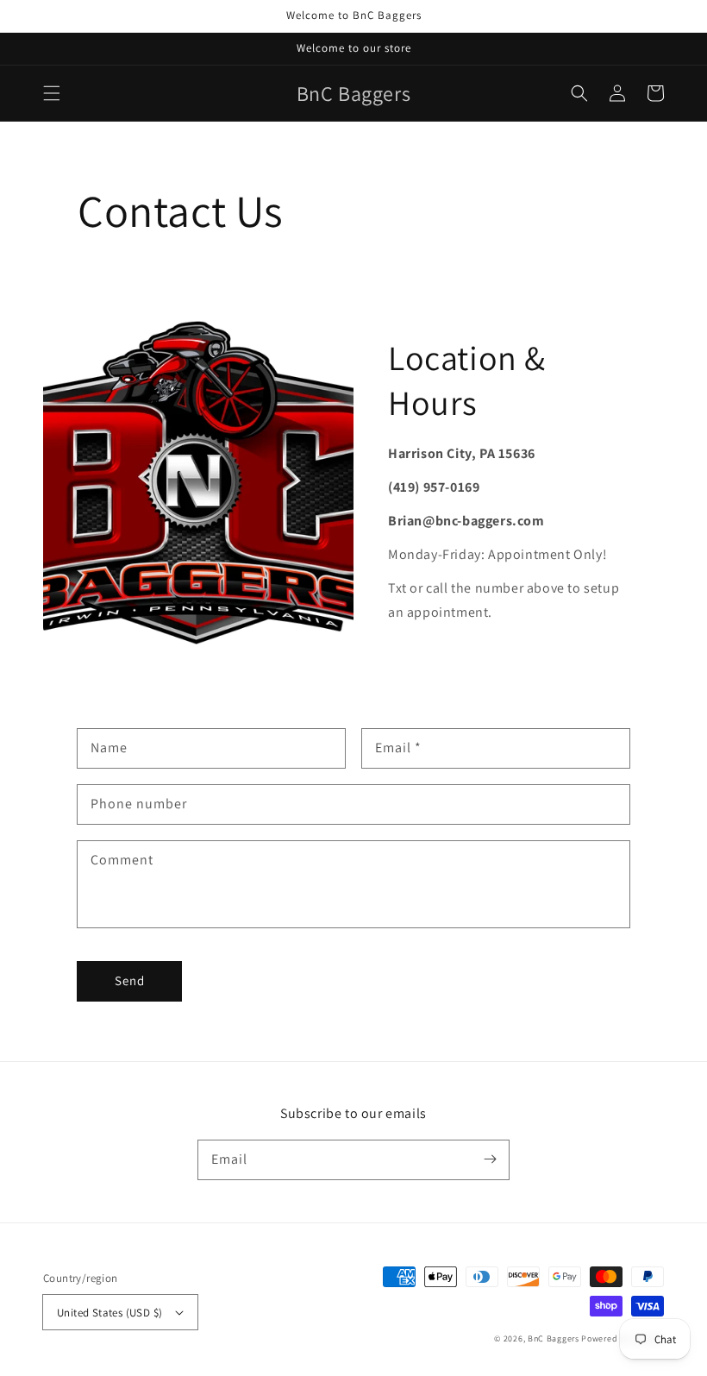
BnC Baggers (553, 1338)
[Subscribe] (490, 1159)
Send (130, 980)
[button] (52, 93)
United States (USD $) (109, 1312)
